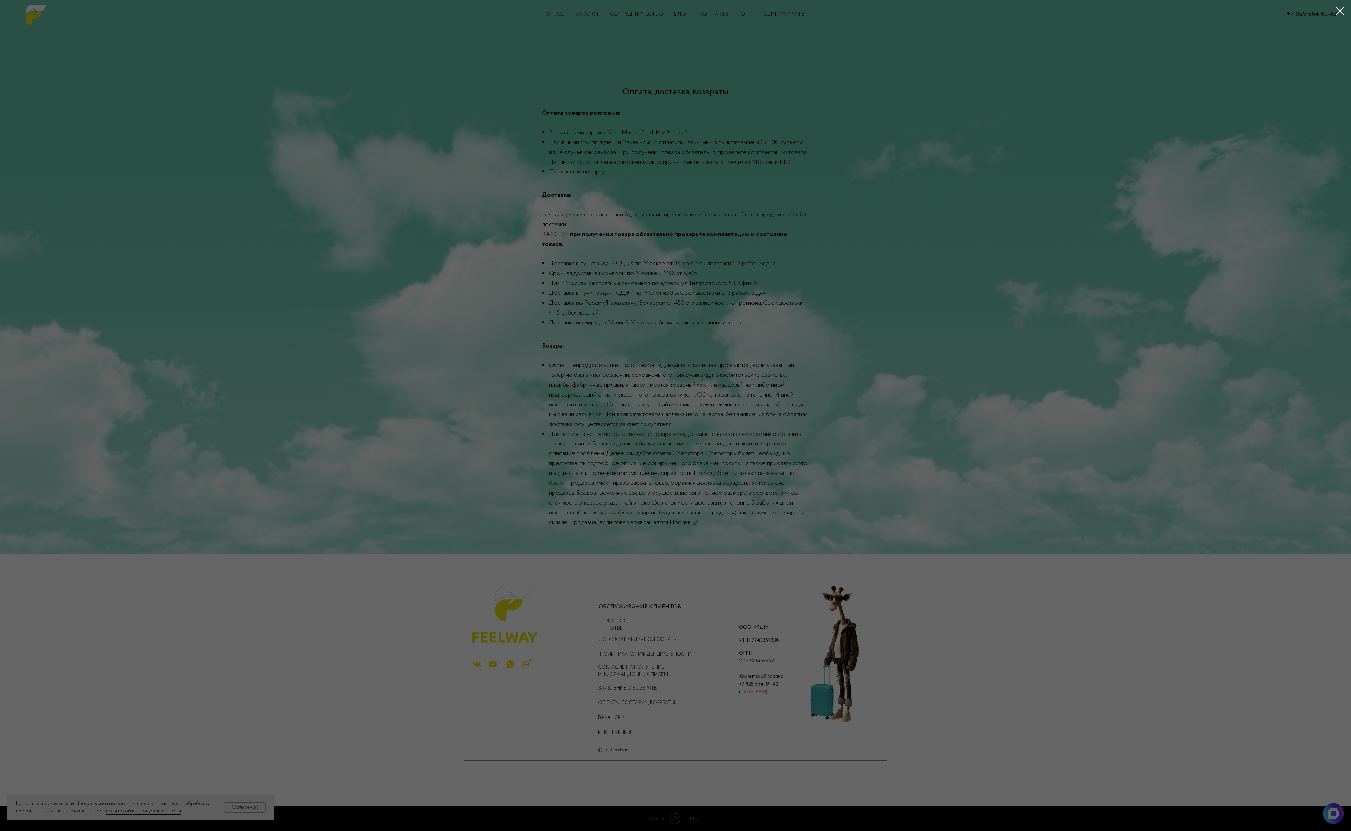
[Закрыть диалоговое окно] (1339, 11)
